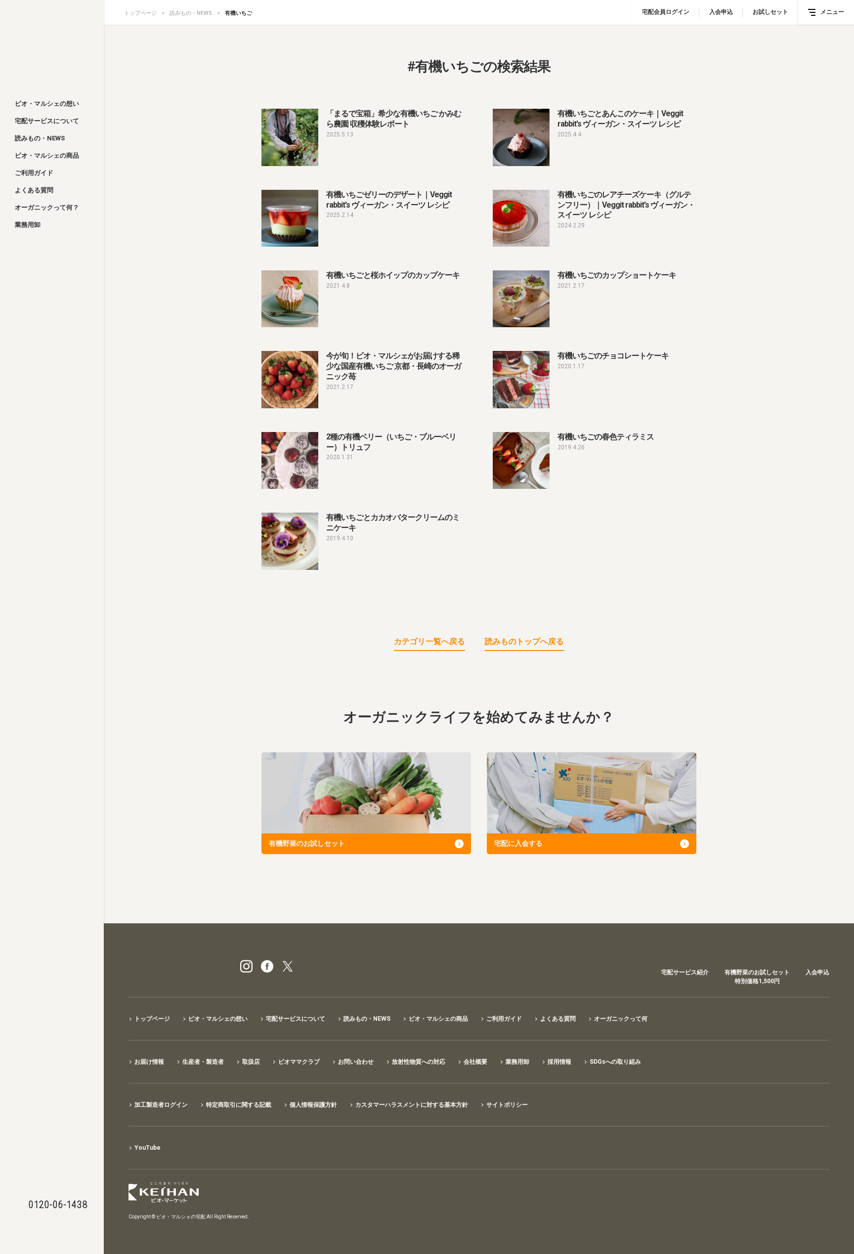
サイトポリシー (507, 1104)
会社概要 (475, 1061)
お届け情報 (149, 1061)
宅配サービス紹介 (685, 972)
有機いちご (238, 13)
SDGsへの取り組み (615, 1061)
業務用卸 (28, 224)
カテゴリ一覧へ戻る (429, 641)
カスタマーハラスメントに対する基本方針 (411, 1104)
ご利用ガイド (34, 172)
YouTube (147, 1147)
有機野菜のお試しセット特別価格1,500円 (757, 977)
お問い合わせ (356, 1061)
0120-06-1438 (58, 1205)
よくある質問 (34, 190)
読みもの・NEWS (40, 138)
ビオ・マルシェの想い (47, 103)
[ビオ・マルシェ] (51, 45)
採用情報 (559, 1061)
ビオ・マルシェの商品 (47, 155)
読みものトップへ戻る (524, 641)
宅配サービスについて (47, 121)
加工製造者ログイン (161, 1104)
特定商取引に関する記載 (238, 1104)
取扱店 (251, 1061)
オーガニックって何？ (47, 207)
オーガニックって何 (620, 1018)
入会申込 (721, 11)
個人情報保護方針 (313, 1104)
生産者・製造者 (203, 1061)
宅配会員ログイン (665, 11)
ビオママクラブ (299, 1061)
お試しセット (770, 11)
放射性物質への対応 (418, 1061)
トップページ (140, 13)
